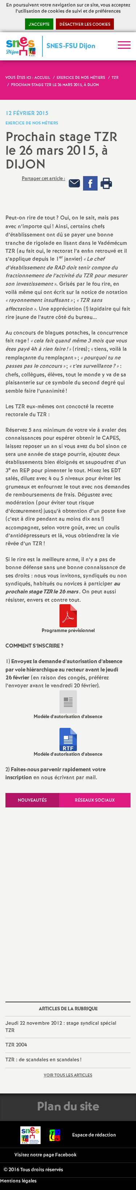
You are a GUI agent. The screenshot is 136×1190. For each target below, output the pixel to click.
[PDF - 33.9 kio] (68, 615)
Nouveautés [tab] (32, 800)
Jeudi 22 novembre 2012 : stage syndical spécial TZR (60, 1027)
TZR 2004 (16, 1045)
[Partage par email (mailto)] (74, 183)
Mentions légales (18, 1181)
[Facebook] (90, 183)
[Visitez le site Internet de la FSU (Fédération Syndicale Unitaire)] (55, 1135)
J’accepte (39, 24)
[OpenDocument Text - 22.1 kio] (68, 701)
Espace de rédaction (94, 1135)
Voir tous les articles (68, 1075)
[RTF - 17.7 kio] (68, 739)
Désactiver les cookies (84, 24)
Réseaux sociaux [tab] (95, 800)
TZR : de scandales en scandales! (43, 1059)
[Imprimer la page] (106, 183)
